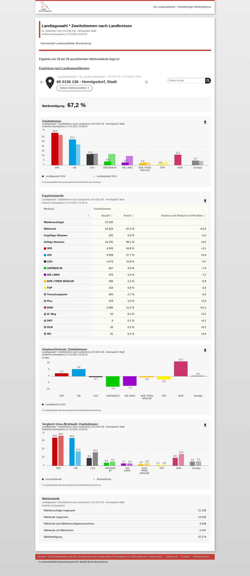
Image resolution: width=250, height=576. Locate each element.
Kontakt (186, 556)
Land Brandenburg (66, 76)
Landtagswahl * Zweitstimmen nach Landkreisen (87, 26)
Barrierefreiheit (201, 556)
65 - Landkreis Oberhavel (92, 76)
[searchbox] (189, 81)
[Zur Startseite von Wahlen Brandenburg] (82, 7)
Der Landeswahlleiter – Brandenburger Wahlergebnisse (182, 6)
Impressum (172, 556)
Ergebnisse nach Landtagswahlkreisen (64, 68)
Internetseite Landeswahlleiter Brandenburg (65, 43)
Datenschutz (155, 556)
